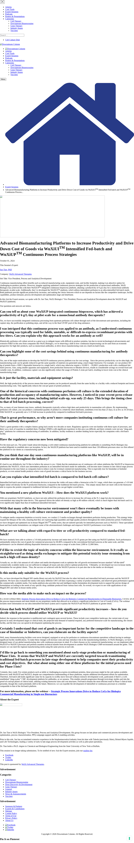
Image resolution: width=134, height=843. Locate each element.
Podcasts (8, 14)
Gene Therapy (16, 26)
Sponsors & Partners (13, 806)
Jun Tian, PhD (6, 270)
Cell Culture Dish (12, 40)
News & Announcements (15, 794)
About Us (9, 820)
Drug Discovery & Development (18, 784)
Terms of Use (10, 816)
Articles (8, 7)
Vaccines (14, 30)
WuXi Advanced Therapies (20, 274)
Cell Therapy (15, 21)
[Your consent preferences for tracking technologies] (129, 838)
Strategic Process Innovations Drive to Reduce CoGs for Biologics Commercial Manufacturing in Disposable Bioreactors (71, 599)
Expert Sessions (11, 12)
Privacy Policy (11, 818)
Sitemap (8, 811)
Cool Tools (9, 9)
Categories (9, 19)
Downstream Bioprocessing (21, 23)
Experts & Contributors (14, 809)
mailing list (87, 751)
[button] (3, 79)
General (8, 789)
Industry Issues (16, 28)
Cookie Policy (11, 813)
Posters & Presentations (15, 16)
